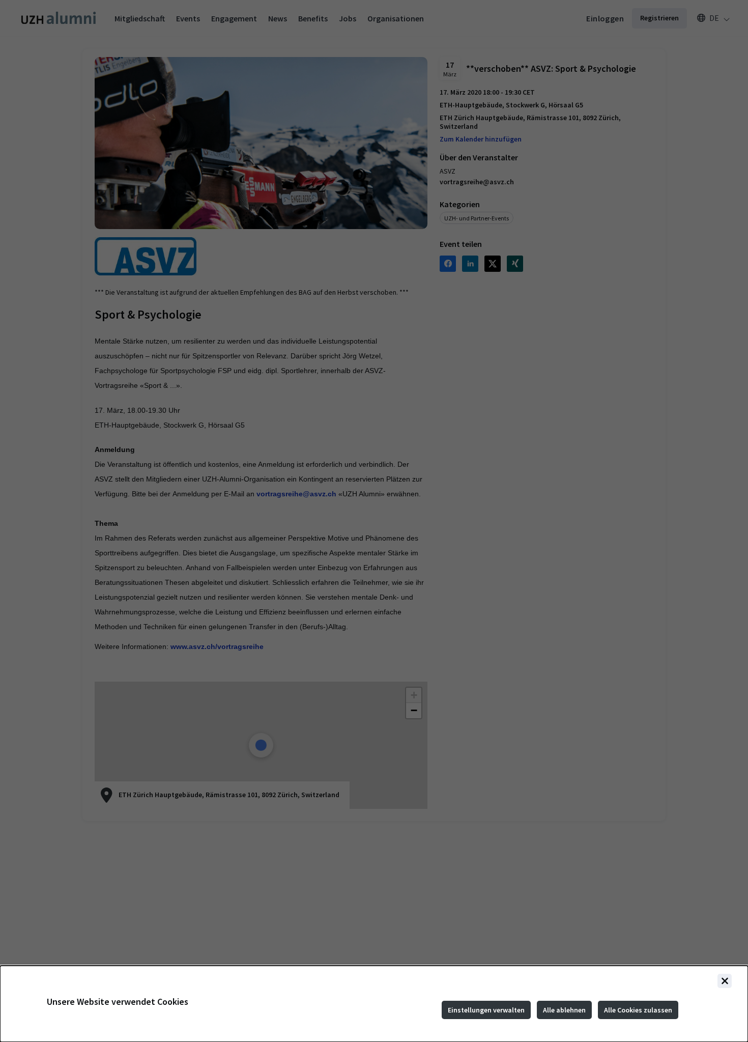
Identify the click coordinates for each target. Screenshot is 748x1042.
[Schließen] (724, 981)
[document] (374, 1004)
